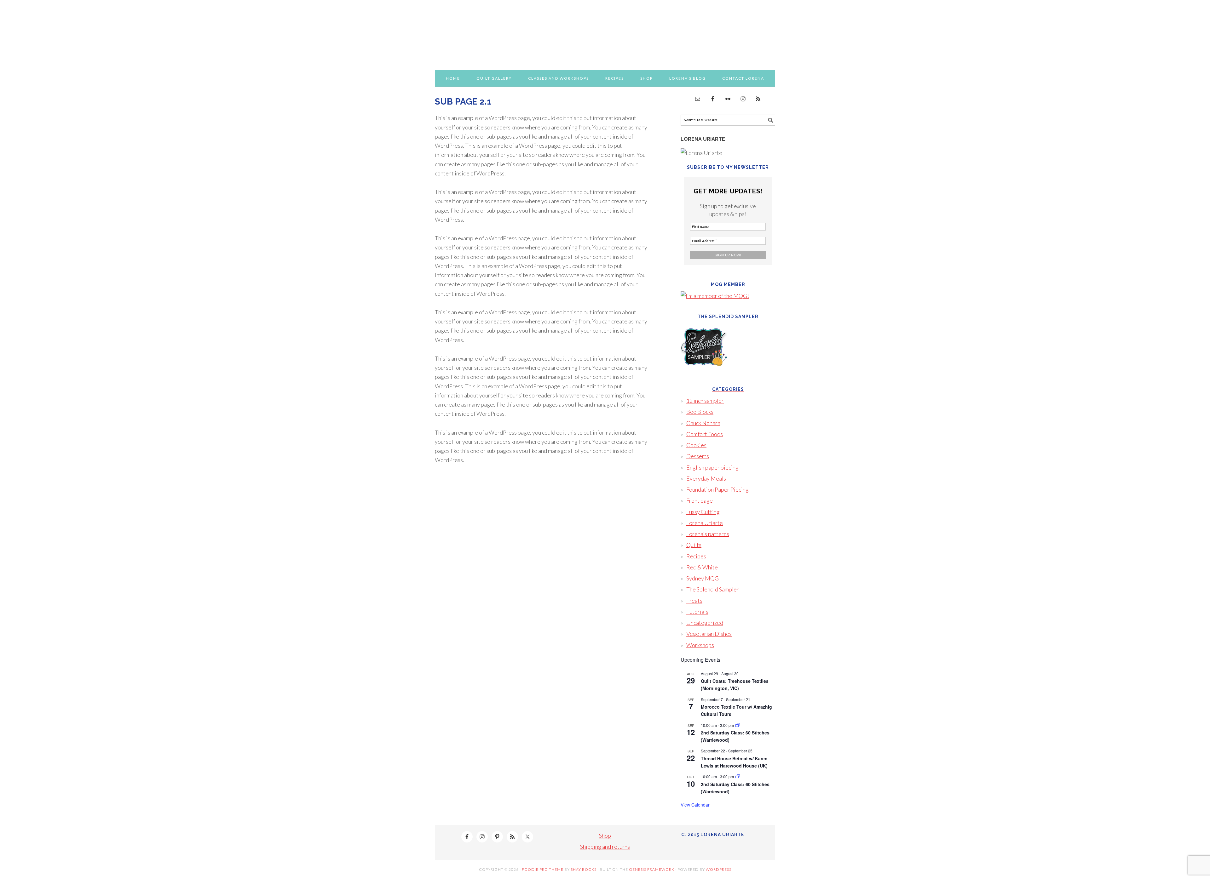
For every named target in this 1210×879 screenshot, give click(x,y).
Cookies (696, 445)
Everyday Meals (706, 478)
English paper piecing (712, 467)
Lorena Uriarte (605, 32)
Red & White (702, 567)
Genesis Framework (651, 869)
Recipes (696, 556)
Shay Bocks (583, 869)
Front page (699, 500)
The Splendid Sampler (712, 589)
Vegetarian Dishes (709, 633)
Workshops (700, 645)
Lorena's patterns (707, 533)
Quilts (693, 544)
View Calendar (695, 805)
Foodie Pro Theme (542, 869)
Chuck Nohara (703, 423)
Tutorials (697, 611)
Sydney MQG (702, 578)
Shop (605, 835)
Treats (694, 600)
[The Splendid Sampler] (704, 374)
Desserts (697, 456)
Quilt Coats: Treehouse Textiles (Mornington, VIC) (735, 684)
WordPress (718, 869)
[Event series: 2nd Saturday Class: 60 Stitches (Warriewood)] (737, 725)
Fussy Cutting (703, 511)
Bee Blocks (699, 411)
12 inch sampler (705, 400)
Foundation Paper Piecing (717, 489)
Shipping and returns (605, 846)
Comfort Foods (704, 434)
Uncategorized (704, 622)
